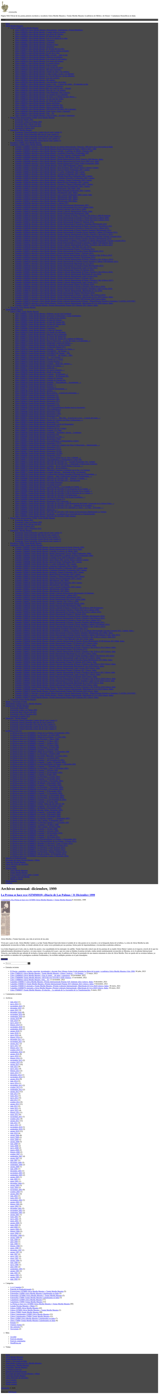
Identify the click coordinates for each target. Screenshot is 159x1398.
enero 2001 (14, 1221)
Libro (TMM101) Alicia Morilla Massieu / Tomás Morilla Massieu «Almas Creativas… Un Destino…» (48, 973)
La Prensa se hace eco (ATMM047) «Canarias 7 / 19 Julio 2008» (34, 829)
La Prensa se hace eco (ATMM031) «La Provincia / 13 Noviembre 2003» (37, 795)
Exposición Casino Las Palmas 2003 (28, 122)
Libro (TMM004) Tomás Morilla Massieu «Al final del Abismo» (38, 320)
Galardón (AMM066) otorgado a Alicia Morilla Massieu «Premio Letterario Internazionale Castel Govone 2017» (56, 282)
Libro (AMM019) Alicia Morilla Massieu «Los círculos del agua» (39, 67)
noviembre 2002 (16, 1200)
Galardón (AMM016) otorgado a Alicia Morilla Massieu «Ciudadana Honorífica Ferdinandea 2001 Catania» (55, 178)
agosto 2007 (14, 1158)
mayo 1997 (14, 1256)
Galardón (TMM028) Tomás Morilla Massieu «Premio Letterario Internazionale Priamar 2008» (50, 604)
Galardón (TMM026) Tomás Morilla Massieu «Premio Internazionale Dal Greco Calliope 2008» (50, 599)
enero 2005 (14, 1181)
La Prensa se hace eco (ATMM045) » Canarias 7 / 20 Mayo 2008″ (34, 825)
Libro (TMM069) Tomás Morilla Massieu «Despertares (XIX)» (38, 455)
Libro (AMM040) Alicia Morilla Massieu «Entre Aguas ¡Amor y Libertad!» (43, 111)
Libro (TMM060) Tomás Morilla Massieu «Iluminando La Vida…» (39, 437)
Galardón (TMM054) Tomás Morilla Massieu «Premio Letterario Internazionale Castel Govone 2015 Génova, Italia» (58, 658)
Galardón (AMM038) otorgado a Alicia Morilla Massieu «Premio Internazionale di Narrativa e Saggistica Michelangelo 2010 (61, 224)
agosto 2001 (14, 1215)
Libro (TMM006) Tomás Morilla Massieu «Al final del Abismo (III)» (40, 324)
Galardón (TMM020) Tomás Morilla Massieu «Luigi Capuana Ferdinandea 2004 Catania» (48, 587)
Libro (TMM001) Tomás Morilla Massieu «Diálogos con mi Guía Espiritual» (43, 314)
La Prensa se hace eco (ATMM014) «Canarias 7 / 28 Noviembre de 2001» (37, 760)
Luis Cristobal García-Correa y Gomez (24, 875)
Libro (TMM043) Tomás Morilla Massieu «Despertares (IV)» (37, 401)
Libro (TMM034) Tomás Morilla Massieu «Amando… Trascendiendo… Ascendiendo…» (48, 382)
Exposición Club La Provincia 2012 (28, 126)
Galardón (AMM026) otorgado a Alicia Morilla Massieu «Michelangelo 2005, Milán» (46, 199)
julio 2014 (14, 1081)
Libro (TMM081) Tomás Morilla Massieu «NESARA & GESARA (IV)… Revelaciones (47, 480)
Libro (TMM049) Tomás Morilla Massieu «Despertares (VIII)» (38, 414)
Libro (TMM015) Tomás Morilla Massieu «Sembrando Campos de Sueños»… (44, 343)
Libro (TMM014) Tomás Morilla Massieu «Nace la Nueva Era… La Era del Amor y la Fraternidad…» (52, 341)
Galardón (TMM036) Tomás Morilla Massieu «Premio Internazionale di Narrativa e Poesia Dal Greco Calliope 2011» (58, 620)
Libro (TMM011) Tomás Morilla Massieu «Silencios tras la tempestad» (41, 334)
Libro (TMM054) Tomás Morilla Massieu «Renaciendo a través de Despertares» (44, 424)
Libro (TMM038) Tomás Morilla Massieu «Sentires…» (35, 391)
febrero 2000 (15, 1231)
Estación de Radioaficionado (16, 858)
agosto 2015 (14, 1064)
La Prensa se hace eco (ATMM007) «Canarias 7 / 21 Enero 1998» (34, 745)
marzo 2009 (14, 1137)
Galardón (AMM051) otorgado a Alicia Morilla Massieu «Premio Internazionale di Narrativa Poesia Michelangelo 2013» (59, 251)
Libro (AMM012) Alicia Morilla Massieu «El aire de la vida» (37, 53)
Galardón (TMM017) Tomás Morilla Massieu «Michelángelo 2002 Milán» (42, 581)
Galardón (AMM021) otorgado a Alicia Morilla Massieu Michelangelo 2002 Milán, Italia (47, 188)
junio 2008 (14, 1146)
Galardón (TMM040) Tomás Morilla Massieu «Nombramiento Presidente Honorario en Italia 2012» (51, 629)
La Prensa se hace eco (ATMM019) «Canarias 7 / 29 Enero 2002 (34, 770)
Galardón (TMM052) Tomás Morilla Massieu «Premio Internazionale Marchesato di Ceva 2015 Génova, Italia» (56, 654)
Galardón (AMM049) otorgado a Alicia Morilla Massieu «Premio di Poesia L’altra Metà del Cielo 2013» (53, 247)
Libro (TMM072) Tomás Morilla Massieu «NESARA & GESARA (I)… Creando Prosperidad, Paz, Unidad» (55, 462)
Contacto (9, 883)
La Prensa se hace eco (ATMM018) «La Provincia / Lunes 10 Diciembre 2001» (39, 768)
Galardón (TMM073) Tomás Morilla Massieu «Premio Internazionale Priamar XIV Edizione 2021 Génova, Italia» (57, 697)
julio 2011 (14, 1123)
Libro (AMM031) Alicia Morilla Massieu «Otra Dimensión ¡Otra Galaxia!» (42, 93)
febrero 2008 (15, 1152)
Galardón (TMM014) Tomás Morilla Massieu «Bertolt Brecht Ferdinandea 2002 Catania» (48, 574)
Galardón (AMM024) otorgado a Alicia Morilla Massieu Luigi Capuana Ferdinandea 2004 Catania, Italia (53, 195)
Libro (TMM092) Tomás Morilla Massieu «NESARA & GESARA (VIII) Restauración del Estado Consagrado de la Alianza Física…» (64, 503)
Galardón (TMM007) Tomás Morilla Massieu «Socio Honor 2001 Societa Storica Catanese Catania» (52, 560)
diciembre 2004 (16, 1183)
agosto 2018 (14, 1031)
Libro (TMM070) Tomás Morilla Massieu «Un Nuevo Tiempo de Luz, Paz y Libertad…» (48, 458)
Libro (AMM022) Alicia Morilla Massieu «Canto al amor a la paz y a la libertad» (44, 74)
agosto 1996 (14, 1261)
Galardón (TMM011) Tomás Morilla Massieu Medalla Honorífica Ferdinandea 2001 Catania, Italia (51, 568)
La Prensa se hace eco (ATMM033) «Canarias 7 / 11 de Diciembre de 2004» (38, 800)
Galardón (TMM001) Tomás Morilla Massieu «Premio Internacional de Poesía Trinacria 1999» (50, 547)
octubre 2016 (15, 1050)
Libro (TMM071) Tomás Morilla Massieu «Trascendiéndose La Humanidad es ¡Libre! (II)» (48, 460)
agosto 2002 (14, 1202)
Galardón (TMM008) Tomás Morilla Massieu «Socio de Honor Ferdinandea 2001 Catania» (48, 562)
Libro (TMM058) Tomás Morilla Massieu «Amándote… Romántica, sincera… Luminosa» (48, 432)
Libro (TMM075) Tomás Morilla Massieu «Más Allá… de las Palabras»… (42, 468)
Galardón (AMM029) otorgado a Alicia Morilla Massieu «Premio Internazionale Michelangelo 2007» (52, 205)
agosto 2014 (14, 1079)
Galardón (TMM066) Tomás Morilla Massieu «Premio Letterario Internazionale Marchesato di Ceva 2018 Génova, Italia (59, 683)
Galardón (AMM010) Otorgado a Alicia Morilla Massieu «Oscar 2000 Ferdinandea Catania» (49, 166)
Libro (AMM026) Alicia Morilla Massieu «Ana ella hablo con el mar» (40, 82)
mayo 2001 (14, 1219)
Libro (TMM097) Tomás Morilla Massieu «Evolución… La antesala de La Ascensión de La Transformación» (55, 514)
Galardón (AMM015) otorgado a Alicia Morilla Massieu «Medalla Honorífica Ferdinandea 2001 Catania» (54, 176)
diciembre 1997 (16, 1250)
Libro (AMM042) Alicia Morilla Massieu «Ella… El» (34, 113)
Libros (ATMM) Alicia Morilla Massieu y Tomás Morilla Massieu (34, 1310)
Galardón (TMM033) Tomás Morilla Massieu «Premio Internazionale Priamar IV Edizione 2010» (50, 614)
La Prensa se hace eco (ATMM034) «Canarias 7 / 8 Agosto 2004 (34, 802)
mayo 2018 (14, 1035)
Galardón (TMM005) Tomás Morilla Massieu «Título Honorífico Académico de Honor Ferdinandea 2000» (54, 556)
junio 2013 (14, 1096)
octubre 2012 (15, 1102)
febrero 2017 (15, 1048)
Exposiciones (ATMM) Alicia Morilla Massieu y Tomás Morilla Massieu (36, 1291)
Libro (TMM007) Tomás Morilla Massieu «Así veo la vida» (37, 326)
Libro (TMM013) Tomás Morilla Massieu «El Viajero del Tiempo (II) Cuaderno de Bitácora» (49, 339)
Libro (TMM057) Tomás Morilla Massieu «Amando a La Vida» (38, 430)
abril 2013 (14, 1100)
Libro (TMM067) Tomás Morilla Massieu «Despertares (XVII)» (38, 451)
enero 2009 (14, 1140)
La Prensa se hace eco (14, 731)
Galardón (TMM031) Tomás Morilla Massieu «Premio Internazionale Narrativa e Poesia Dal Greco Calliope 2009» (57, 610)
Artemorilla (12, 12)
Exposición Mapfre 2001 (24, 120)
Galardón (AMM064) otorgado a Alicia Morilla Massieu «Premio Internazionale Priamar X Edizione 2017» (54, 278)
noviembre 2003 (16, 1190)
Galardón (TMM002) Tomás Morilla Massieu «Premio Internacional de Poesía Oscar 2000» (48, 549)
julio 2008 (14, 1144)
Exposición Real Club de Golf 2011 (28, 124)
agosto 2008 (14, 1142)
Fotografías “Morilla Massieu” (21, 130)
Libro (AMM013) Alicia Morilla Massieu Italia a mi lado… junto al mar (41, 55)
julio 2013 (14, 1094)
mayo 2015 (14, 1069)
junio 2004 (14, 1188)
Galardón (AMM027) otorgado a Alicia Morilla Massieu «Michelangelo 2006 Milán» (46, 201)
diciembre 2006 (16, 1162)
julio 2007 (14, 1160)
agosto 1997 (14, 1252)
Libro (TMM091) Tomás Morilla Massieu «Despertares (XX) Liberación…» (43, 501)
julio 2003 (14, 1196)
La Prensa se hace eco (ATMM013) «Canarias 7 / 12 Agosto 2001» (35, 758)
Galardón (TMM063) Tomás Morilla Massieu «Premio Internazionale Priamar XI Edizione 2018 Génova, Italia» (56, 677)
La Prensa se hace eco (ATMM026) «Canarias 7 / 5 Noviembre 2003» (36, 785)
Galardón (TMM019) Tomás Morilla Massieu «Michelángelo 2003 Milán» (42, 585)
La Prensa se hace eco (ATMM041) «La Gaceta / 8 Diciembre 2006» (35, 816)
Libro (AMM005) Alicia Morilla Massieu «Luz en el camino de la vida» (41, 38)
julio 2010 (14, 1133)
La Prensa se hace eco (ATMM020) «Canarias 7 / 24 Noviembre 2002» (36, 772)
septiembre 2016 (16, 1052)
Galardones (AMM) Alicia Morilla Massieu (26, 145)
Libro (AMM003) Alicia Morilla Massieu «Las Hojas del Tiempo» (39, 34)
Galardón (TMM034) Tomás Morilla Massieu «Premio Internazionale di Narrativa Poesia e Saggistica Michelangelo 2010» (60, 616)
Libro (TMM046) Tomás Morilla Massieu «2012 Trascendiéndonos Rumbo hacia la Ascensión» (50, 407)
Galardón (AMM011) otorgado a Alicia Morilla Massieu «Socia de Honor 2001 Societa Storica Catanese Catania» (57, 168)
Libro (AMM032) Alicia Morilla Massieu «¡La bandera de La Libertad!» (41, 95)
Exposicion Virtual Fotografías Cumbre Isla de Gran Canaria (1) (38, 132)
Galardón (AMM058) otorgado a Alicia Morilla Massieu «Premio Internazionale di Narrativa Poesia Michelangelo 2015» (59, 266)
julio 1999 (14, 1240)
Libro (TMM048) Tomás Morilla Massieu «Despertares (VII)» (38, 412)
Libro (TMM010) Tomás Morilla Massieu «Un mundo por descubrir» (40, 332)
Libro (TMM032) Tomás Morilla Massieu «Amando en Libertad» (39, 378)
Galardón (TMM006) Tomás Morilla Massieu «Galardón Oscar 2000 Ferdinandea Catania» (48, 558)
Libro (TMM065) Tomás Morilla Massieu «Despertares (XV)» (38, 447)
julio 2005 (14, 1179)
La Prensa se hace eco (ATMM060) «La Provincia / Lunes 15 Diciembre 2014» (39, 856)
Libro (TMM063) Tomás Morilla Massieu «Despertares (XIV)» (38, 443)
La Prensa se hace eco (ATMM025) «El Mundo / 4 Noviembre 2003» (35, 783)
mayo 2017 (14, 1046)
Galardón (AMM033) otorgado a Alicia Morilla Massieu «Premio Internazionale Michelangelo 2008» (52, 213)
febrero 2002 (15, 1204)
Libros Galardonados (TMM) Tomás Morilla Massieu (29, 1316)
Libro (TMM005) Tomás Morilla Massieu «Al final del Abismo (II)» (40, 322)
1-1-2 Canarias (11, 866)
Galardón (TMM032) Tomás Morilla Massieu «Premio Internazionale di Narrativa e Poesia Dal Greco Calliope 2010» (58, 612)
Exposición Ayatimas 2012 (25, 128)
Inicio (8, 24)
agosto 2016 (14, 1054)
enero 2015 (14, 1073)
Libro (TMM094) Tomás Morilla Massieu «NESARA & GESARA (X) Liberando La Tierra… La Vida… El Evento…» (59, 508)
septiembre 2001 (16, 1213)
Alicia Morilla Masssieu (14, 26)
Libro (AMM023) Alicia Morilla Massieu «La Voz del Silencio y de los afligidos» (45, 76)
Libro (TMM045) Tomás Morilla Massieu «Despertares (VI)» (37, 405)
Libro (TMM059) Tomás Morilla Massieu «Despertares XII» (37, 435)
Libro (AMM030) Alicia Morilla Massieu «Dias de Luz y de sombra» (40, 90)
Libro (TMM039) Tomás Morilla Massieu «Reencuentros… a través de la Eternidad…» (47, 393)
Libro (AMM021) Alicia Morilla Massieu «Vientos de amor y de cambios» (42, 72)
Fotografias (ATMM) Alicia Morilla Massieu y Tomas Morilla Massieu (36, 1295)
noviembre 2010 (16, 1127)
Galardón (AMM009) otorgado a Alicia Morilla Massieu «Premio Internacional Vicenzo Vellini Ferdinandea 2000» (57, 163)
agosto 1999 (14, 1238)
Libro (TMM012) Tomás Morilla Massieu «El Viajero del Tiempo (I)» (40, 337)
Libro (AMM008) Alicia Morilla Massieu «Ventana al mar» (36, 45)
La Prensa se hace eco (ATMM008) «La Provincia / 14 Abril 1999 (34, 747)
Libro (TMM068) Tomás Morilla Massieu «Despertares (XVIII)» (39, 453)
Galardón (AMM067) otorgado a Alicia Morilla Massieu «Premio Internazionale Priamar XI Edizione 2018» (54, 284)
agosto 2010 (14, 1131)
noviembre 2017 (16, 1042)
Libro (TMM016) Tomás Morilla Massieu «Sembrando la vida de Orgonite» (43, 345)
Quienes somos (11, 868)
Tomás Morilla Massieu (14, 309)
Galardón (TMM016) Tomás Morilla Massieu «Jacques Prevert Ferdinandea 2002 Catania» (48, 578)
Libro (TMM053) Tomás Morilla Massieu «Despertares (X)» (37, 422)
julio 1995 (14, 1273)
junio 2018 (14, 1033)
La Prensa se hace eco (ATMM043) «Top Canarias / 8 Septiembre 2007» (37, 820)
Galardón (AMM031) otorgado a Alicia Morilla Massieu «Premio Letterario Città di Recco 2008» (50, 209)
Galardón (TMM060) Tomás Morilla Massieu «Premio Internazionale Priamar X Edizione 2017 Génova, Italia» (56, 670)
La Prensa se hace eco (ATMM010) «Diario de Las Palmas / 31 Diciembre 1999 (39, 752)
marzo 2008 (14, 1150)
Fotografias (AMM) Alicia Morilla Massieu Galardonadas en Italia (34, 1293)
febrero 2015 (15, 1071)
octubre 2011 (15, 1119)
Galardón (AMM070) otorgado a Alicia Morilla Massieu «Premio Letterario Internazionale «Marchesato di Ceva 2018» (58, 291)
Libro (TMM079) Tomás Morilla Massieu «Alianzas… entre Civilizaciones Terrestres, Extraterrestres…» (53, 476)
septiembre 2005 (16, 1175)
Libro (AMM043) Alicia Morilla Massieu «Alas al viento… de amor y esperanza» (45, 115)
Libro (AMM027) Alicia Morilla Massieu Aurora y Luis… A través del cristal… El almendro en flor (51, 84)
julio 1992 (14, 1279)
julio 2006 (14, 1169)
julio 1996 (14, 1263)
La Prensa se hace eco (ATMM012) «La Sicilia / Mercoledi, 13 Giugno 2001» (39, 756)
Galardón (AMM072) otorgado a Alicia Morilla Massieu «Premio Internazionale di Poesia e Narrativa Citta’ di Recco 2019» (60, 295)
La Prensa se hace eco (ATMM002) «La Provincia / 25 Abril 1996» (35, 735)
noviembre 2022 (16, 1006)
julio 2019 (14, 1021)
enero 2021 (14, 1010)
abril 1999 (14, 1242)
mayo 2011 (14, 1125)
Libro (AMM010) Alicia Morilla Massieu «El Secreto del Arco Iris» (40, 49)
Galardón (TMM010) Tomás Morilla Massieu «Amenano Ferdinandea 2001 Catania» (46, 566)
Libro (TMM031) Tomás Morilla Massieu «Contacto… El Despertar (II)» (42, 376)
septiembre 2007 (16, 1156)
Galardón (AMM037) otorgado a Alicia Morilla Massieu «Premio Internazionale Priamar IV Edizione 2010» (54, 222)
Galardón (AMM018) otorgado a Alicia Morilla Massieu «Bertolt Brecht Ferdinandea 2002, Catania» (52, 182)
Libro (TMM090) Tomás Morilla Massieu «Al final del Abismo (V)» (40, 499)
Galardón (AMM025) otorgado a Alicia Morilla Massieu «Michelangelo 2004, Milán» (46, 197)
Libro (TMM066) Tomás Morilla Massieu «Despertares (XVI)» (38, 449)
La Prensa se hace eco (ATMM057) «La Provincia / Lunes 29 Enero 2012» (38, 850)
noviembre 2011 (16, 1117)
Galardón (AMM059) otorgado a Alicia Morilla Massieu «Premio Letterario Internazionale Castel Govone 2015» (56, 268)
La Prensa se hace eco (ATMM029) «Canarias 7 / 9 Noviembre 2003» (36, 791)
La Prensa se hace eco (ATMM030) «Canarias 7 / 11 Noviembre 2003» (36, 793)
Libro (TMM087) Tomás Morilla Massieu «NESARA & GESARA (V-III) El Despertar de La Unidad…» (54, 493)
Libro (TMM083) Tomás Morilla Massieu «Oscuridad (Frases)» (38, 485)
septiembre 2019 (16, 1016)
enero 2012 (14, 1115)
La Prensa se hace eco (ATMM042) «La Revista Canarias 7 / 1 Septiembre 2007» (40, 818)
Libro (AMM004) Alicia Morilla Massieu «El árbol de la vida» (38, 36)
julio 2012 (14, 1106)
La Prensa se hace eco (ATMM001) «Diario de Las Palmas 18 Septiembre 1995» (40, 733)
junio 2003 (14, 1198)
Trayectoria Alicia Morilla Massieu (23, 307)
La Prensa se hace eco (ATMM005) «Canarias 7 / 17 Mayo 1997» (34, 741)
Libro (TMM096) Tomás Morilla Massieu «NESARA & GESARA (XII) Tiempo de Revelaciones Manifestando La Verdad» (61, 512)
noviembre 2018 (16, 1027)
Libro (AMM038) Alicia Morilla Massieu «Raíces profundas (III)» (39, 107)
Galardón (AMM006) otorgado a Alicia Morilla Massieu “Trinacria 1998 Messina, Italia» (47, 157)
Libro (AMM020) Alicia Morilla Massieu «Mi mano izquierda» (38, 70)
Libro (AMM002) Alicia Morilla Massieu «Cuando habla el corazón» (40, 32)
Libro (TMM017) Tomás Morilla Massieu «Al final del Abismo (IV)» (40, 347)
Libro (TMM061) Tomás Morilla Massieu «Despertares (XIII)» (38, 439)
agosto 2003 (14, 1194)
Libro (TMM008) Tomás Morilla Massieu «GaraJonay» (35, 328)
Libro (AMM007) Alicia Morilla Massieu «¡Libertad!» (35, 42)
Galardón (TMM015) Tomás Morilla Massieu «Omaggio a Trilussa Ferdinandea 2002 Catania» (50, 576)
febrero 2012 (15, 1112)
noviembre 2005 (16, 1173)
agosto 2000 (14, 1223)
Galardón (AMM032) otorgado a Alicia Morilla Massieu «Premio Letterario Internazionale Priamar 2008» (54, 211)
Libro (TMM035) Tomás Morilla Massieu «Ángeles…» (35, 385)
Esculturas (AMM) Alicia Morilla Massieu (25, 143)
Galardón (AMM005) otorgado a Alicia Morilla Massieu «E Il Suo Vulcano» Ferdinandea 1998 (50, 155)
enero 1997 (14, 1258)
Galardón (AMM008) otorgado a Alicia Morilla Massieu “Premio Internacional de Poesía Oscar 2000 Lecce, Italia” (57, 161)
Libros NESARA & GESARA (17, 864)
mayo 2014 (14, 1083)
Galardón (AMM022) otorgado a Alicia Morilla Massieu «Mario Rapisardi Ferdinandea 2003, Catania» (53, 191)
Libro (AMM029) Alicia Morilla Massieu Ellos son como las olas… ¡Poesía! (43, 88)
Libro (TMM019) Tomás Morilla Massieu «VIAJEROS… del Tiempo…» (42, 351)
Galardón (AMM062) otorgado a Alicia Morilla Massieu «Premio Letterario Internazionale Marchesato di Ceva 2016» (58, 274)
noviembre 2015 (16, 1060)
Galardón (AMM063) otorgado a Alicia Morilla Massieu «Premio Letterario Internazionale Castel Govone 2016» (56, 276)
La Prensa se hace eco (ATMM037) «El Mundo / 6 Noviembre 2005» (35, 808)
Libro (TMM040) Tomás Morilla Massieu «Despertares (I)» (37, 395)
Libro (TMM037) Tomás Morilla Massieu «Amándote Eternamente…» (41, 389)
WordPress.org (15, 1343)
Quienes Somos (16, 1325)
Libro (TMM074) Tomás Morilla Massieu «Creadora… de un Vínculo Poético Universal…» (49, 466)
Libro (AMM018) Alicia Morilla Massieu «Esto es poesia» (36, 65)
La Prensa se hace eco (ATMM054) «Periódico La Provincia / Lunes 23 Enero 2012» (41, 843)
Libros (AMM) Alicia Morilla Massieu (24, 28)
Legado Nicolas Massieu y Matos (22, 1306)
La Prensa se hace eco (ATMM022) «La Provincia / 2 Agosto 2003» (35, 777)
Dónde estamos (11, 881)
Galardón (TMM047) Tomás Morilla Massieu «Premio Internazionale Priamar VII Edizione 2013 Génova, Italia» (56, 643)
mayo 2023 (14, 1004)
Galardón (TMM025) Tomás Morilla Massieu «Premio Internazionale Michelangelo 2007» (48, 597)
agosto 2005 (14, 1177)
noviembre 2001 (16, 1210)
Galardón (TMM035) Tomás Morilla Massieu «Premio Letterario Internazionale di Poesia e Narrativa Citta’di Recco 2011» (60, 618)
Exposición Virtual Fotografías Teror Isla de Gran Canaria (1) (37, 138)
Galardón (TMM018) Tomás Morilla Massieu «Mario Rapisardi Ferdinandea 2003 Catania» (48, 583)
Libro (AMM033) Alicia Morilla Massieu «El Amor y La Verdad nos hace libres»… (45, 97)
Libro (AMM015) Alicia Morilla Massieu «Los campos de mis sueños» (41, 59)
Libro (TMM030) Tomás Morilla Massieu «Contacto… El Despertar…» (41, 374)
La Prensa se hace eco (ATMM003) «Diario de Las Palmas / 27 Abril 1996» (38, 737)
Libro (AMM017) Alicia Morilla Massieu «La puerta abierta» (37, 63)
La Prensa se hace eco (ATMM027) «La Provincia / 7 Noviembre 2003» (36, 787)
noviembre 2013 (16, 1085)
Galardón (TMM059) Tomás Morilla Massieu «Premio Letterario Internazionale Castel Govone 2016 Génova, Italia (57, 668)
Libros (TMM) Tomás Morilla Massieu (24, 312)
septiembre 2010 (16, 1129)
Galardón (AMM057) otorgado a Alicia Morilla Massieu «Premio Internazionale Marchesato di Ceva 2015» (54, 264)
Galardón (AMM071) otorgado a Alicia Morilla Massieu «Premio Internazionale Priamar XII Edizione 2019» (55, 293)
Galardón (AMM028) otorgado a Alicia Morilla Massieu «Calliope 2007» (42, 203)
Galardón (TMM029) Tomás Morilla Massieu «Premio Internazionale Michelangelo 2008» (48, 606)
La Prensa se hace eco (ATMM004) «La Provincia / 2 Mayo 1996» (34, 739)
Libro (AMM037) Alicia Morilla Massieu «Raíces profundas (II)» (39, 105)
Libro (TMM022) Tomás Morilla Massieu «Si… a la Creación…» (39, 357)
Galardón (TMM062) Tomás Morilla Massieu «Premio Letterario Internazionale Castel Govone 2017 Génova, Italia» (58, 674)
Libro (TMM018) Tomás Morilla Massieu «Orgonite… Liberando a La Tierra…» (45, 349)
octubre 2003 (15, 1192)
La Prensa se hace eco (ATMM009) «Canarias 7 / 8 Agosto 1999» (34, 750)
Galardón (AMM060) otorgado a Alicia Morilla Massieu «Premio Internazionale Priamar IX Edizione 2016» (54, 270)
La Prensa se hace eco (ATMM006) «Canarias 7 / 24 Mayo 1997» (34, 743)
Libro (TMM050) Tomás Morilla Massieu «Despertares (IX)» (37, 416)
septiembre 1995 (16, 1269)
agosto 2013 (14, 1092)
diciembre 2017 (16, 1039)
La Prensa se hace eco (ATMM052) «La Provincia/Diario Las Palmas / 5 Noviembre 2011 (43, 839)
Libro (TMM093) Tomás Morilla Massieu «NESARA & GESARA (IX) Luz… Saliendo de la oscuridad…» (54, 505)
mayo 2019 (14, 1023)
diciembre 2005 (16, 1171)
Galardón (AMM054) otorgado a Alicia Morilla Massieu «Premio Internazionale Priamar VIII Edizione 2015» (55, 257)
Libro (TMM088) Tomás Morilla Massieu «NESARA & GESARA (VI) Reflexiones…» (47, 495)
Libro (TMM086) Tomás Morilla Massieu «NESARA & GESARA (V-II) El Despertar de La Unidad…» (53, 491)
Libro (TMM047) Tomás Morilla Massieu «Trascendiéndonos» (38, 410)
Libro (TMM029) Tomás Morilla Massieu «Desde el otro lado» (38, 372)
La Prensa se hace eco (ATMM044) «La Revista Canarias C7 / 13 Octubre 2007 (39, 823)
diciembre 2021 (16, 1008)
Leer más (4, 959)
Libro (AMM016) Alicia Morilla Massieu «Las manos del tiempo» (39, 61)
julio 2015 (14, 1067)
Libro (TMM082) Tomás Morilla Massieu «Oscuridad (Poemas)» (39, 483)
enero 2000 (14, 1233)
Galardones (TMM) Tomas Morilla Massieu (26, 1302)
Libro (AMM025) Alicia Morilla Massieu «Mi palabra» (35, 80)
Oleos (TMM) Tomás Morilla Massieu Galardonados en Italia (32, 1321)
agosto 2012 (14, 1104)
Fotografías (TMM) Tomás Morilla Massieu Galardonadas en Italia (34, 1298)
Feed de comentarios (17, 1341)
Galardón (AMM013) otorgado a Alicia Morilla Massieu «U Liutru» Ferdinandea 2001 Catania (50, 172)
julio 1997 (14, 1254)
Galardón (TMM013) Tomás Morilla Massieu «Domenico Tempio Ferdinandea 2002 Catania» (49, 572)
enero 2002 (14, 1206)
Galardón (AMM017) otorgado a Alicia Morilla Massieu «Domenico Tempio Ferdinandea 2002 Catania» (53, 180)
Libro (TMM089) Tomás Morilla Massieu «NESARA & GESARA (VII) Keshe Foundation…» (50, 497)
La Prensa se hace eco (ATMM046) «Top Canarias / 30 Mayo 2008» (35, 827)
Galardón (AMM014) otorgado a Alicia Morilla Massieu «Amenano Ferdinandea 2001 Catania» (50, 174)
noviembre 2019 (16, 1014)
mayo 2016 (14, 1056)
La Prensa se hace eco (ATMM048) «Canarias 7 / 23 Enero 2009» (34, 831)
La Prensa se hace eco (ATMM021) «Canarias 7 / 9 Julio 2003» (33, 775)
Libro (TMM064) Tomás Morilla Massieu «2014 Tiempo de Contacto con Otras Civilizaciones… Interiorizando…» (57, 445)
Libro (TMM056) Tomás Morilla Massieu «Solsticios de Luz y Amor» (40, 428)
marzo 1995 (14, 1275)
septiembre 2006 (16, 1165)
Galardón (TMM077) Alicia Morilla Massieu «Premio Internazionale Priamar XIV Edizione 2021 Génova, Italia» (56, 305)
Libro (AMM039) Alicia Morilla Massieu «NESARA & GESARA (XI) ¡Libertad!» (45, 109)
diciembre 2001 (16, 1208)
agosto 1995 (14, 1271)
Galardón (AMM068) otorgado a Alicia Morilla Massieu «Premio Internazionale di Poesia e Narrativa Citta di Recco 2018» (60, 286)
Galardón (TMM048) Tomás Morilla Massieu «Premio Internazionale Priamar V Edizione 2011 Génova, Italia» (56, 645)
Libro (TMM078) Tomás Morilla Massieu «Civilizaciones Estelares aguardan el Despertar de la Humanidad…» (56, 474)
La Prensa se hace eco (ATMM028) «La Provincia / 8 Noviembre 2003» (36, 789)
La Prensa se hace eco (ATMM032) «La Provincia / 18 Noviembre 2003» (37, 797)
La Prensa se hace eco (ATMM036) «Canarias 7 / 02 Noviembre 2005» (36, 806)
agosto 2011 (14, 1121)
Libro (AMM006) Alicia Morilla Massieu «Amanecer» (35, 40)
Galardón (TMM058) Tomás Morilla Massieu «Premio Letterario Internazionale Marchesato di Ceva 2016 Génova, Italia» (59, 666)
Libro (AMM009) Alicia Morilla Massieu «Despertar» (35, 47)
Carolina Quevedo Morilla (20, 877)
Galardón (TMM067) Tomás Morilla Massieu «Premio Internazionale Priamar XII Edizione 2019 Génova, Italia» (56, 685)
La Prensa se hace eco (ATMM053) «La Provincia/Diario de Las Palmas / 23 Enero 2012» (43, 841)
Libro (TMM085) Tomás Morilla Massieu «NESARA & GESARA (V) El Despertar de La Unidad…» (52, 489)
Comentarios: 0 (6, 900)
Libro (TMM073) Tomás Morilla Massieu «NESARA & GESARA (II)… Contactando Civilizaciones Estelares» (56, 464)
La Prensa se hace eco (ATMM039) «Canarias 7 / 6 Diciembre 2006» (35, 812)
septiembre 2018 (16, 1029)
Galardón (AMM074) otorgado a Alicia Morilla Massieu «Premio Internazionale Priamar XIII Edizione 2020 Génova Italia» (60, 299)
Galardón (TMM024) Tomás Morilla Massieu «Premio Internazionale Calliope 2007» (46, 595)
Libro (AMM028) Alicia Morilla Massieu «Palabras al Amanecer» (39, 86)
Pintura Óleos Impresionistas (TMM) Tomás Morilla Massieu (32, 518)
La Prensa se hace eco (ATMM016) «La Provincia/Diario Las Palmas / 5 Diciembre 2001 (43, 764)
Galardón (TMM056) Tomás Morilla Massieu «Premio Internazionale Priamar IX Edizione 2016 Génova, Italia (55, 662)
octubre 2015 (15, 1062)
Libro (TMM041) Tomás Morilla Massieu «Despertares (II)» (37, 397)
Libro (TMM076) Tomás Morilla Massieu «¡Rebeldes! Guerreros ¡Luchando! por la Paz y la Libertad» (52, 470)
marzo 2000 (14, 1229)
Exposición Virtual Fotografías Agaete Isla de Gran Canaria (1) (38, 136)
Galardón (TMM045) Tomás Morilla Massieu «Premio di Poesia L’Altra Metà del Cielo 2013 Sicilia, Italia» (54, 639)
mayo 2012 (14, 1110)
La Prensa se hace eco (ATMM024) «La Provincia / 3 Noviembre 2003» (36, 781)
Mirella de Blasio (16, 879)
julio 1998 (14, 1244)
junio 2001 (14, 1217)
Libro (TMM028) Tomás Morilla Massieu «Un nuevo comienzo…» (40, 370)
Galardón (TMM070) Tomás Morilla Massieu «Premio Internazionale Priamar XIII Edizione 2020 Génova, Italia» (56, 691)
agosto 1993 (14, 1277)
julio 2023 (14, 1002)
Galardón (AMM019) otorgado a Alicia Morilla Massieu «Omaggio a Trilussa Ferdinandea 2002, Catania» (54, 184)
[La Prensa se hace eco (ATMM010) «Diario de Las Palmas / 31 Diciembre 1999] (5, 935)
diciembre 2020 (16, 1012)
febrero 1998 (15, 1246)
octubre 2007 (15, 1154)
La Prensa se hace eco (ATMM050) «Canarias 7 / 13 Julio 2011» (34, 835)
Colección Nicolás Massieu (16, 862)
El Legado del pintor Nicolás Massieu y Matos (23, 860)
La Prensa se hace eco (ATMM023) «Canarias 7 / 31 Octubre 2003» (35, 779)
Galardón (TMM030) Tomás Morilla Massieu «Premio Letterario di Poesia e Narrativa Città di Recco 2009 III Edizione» (59, 608)
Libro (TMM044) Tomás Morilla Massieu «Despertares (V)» (37, 403)
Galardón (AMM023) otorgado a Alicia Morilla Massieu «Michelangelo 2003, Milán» (46, 193)
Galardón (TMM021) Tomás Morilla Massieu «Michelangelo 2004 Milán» (42, 589)
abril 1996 (14, 1267)
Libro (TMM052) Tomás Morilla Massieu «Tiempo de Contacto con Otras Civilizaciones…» (49, 420)
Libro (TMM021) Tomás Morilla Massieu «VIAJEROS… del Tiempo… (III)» (44, 355)
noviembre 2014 (16, 1077)
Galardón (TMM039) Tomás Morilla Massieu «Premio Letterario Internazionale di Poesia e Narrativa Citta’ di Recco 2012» (60, 626)
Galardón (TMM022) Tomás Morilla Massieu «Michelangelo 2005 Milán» (42, 591)
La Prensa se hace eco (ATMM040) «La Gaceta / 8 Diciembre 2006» (35, 814)
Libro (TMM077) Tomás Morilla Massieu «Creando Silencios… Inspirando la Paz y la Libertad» (50, 472)
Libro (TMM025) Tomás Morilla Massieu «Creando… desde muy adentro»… (43, 364)
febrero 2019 (15, 1025)
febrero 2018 (15, 1037)
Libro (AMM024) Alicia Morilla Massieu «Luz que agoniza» (37, 78)
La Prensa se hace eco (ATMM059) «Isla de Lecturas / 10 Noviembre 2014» (38, 854)
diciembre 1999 (16, 1235)
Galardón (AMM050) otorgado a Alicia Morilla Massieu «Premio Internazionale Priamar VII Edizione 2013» (55, 249)
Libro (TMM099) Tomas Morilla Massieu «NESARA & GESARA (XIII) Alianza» (45, 516)
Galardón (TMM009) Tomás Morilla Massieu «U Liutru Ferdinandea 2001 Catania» (46, 564)
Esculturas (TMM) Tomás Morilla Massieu (26, 543)
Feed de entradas (16, 1339)
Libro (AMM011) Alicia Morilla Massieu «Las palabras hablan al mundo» (42, 51)
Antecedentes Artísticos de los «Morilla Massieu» (24, 704)
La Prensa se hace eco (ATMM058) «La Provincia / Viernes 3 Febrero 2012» (38, 852)
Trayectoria (14, 1329)
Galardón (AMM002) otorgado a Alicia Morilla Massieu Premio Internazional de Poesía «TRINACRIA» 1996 (55, 149)
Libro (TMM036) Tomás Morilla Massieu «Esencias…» (35, 387)
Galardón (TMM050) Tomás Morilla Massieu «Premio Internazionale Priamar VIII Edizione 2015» (51, 649)
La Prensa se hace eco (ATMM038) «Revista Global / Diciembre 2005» (36, 810)
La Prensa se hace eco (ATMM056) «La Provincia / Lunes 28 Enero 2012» (38, 848)
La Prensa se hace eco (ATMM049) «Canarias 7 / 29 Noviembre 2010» (36, 833)
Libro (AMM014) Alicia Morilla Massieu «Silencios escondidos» (39, 57)
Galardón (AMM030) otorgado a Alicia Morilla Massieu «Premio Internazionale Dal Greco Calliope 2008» (54, 207)
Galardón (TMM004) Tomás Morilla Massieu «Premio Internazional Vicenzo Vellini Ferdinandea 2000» (53, 553)
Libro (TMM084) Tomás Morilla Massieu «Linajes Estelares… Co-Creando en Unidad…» (48, 487)
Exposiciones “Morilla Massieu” (17, 706)
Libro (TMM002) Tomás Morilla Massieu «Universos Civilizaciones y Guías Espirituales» (48, 316)
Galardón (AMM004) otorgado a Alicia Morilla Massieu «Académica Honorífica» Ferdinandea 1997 (52, 153)
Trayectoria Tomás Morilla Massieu (23, 699)
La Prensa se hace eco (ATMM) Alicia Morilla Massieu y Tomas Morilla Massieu (42, 900)
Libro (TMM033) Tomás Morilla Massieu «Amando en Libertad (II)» (40, 380)
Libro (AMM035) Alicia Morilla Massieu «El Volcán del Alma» (38, 101)
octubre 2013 (15, 1087)
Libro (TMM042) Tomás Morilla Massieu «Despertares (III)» (37, 399)
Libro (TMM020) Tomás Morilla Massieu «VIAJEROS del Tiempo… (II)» (42, 353)
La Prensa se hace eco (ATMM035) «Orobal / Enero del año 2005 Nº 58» (37, 804)
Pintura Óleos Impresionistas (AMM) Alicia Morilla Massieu (32, 118)
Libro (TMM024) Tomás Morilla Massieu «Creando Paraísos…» (39, 362)
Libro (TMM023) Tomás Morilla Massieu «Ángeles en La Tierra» (39, 359)
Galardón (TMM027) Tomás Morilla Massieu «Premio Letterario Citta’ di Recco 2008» (47, 601)
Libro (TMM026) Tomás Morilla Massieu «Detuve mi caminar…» (39, 366)
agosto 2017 (14, 1044)
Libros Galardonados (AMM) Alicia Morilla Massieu (29, 1314)
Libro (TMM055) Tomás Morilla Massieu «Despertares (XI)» (37, 426)
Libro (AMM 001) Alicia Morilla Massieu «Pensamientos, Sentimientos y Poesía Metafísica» (49, 30)
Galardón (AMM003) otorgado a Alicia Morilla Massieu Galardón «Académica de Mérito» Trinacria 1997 (54, 151)
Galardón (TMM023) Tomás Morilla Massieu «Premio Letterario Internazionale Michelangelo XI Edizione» (54, 593)
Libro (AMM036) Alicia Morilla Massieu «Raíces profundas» (37, 103)
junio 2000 (14, 1225)
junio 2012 (14, 1108)
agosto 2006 (14, 1167)
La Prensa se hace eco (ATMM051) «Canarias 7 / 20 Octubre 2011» (35, 837)
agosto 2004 (14, 1185)
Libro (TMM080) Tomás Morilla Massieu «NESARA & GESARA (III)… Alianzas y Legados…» (51, 478)
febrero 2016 (15, 1058)
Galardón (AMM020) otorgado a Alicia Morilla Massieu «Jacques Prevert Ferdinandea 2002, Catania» (52, 186)
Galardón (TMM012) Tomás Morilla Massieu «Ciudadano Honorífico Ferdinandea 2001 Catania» (51, 570)
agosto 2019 (14, 1019)
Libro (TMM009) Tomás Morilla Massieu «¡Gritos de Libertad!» (38, 330)
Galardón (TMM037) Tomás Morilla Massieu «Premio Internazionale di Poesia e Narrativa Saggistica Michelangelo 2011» (60, 622)
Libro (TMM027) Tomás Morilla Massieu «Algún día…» (36, 368)
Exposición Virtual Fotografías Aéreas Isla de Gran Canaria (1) (38, 140)
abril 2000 (14, 1227)
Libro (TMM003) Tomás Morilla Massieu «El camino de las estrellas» (40, 318)
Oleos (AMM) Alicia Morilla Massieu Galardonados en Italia (32, 1318)
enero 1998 (14, 1248)
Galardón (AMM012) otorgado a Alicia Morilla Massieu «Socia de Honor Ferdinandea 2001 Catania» (52, 170)
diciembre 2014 (16, 1075)
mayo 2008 (14, 1148)
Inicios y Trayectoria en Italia (16, 702)
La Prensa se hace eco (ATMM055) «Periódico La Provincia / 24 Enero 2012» (39, 845)
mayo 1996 (14, 1265)
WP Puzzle (12, 1392)
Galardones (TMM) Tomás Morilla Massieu (26, 545)
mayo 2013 (14, 1098)
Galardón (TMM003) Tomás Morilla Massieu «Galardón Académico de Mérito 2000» (46, 551)
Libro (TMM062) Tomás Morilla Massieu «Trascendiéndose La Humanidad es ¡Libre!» (47, 441)
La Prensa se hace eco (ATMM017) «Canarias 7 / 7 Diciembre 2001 (35, 766)
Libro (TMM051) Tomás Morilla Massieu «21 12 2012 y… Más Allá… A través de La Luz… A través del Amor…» (57, 418)
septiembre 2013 (16, 1089)
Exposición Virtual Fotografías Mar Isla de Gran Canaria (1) (37, 134)
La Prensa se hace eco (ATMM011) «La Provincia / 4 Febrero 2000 (35, 754)
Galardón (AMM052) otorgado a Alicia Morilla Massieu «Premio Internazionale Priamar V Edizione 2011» (54, 253)
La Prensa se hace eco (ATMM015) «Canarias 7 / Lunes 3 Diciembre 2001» (38, 762)
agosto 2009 (14, 1135)
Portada (13, 1323)
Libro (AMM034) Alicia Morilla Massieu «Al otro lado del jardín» (39, 99)
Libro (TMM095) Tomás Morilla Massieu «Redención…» (36, 510)
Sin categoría (15, 1327)
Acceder (13, 1337)
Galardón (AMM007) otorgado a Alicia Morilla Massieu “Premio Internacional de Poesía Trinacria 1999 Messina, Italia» (59, 159)
